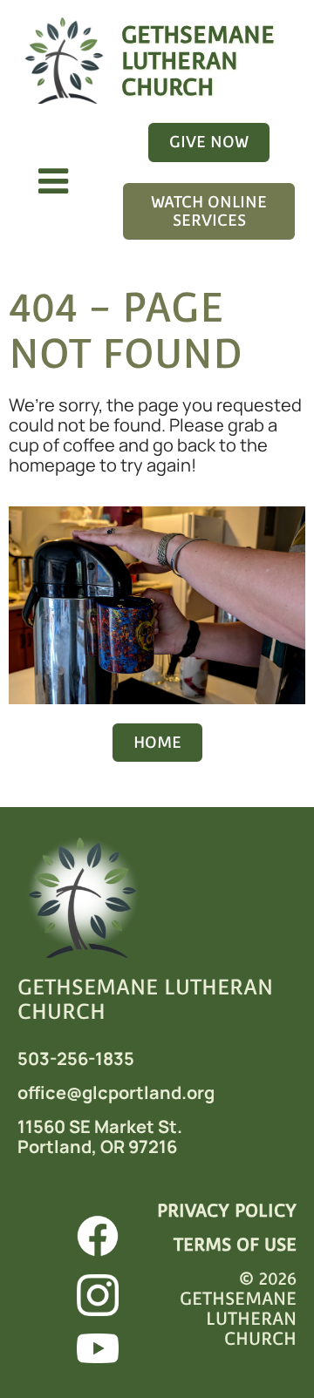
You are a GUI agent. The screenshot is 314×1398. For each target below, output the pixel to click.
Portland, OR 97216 (97, 1146)
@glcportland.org (140, 1092)
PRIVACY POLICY (227, 1210)
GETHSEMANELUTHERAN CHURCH (198, 60)
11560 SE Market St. (99, 1126)
